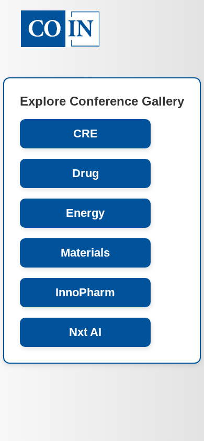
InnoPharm (85, 292)
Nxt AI (85, 332)
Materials (85, 252)
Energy (85, 212)
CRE (85, 133)
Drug (85, 173)
